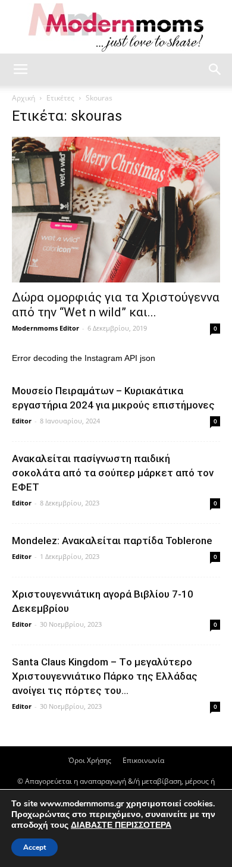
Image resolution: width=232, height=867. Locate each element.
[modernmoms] (116, 27)
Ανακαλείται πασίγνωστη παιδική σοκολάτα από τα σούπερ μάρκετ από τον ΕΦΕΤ (113, 473)
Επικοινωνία (143, 760)
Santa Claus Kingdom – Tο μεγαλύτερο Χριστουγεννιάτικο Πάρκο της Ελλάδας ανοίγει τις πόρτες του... (104, 676)
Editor (22, 420)
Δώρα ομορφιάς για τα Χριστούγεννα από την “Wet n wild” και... (116, 304)
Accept (34, 847)
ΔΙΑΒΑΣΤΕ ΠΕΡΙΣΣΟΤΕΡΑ (121, 825)
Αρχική (23, 98)
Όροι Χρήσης (89, 760)
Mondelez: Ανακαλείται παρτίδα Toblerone (112, 540)
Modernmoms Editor (45, 327)
